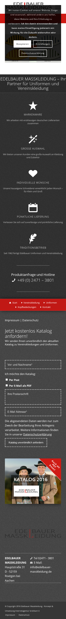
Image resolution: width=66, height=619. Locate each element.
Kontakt (46, 307)
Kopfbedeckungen (27, 307)
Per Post (14, 380)
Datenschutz (30, 320)
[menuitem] (10, 615)
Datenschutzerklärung (37, 434)
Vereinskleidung (32, 302)
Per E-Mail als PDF (20, 385)
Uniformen (51, 302)
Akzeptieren (22, 44)
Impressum (12, 320)
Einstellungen (43, 44)
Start (14, 302)
